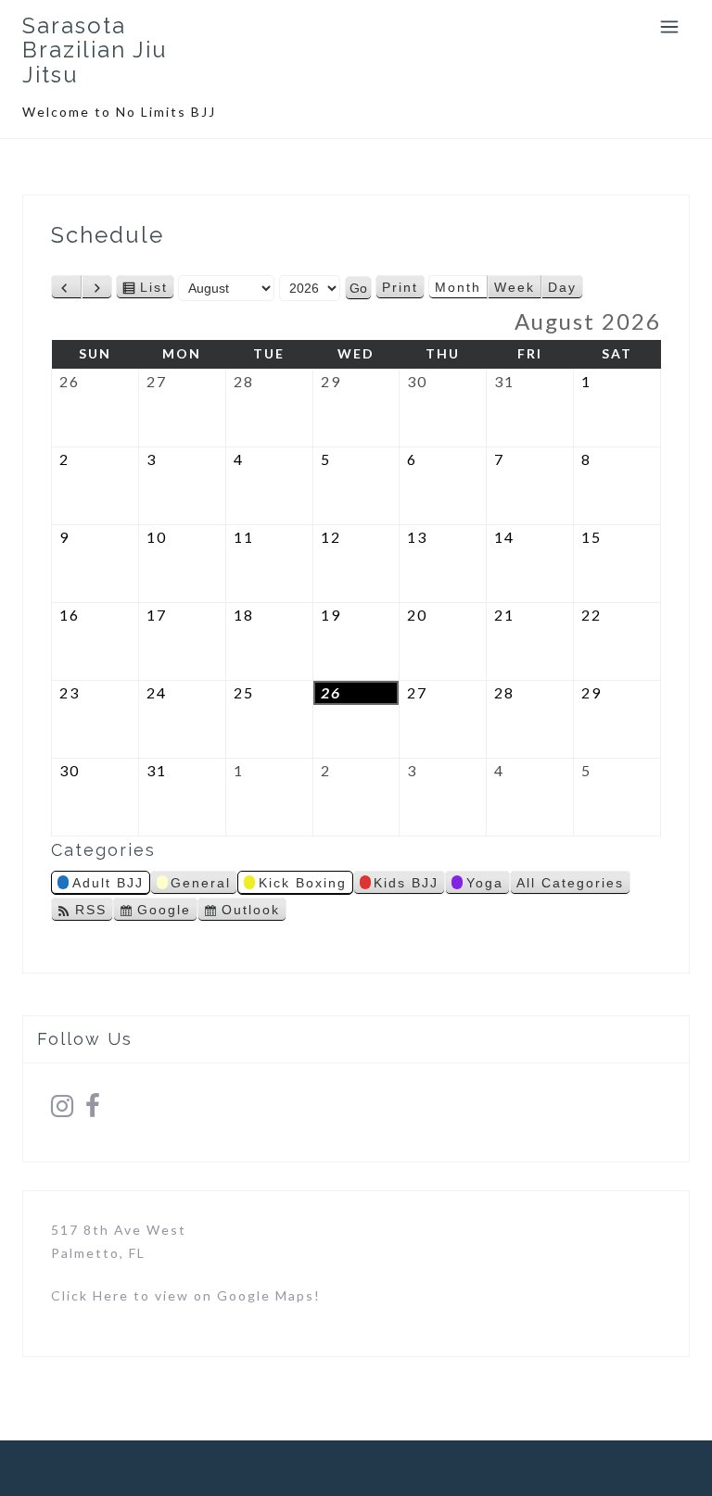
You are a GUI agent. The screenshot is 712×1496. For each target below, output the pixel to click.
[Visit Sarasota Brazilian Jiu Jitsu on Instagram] (63, 1110)
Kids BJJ (406, 882)
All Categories (570, 882)
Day (562, 287)
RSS (91, 909)
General (201, 882)
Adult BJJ (108, 882)
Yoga (484, 882)
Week (514, 287)
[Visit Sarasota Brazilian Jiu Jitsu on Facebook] (93, 1110)
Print (403, 289)
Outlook (251, 912)
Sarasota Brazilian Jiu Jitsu (95, 50)
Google (164, 912)
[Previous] (66, 287)
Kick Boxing (303, 882)
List (154, 289)
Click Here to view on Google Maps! (186, 1295)
